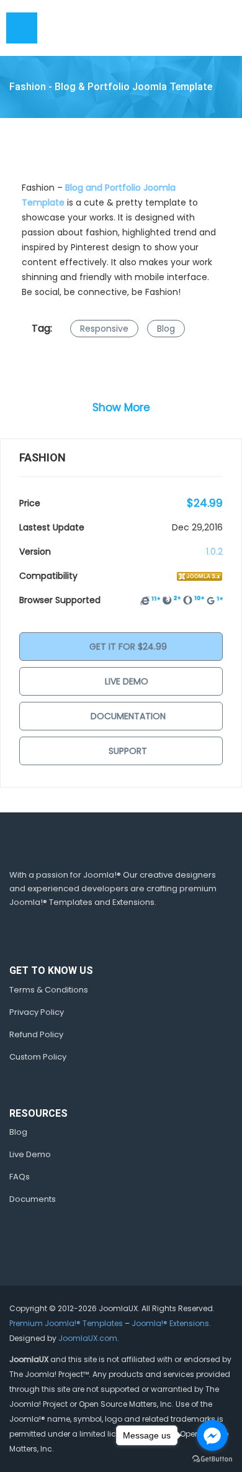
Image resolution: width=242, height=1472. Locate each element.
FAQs (19, 1177)
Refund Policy (36, 1034)
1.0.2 (214, 551)
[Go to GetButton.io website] (212, 1459)
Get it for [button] (127, 646)
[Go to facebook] (212, 1435)
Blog (18, 1132)
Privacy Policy (36, 1012)
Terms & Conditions (48, 990)
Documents (32, 1199)
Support (126, 751)
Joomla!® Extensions (170, 1323)
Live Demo (126, 681)
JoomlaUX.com (87, 1338)
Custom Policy (37, 1057)
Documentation (127, 716)
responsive (104, 328)
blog (166, 328)
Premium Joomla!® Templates (66, 1323)
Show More (121, 407)
